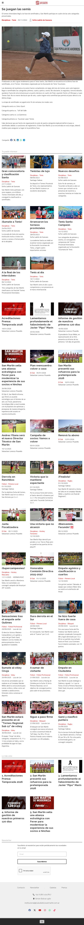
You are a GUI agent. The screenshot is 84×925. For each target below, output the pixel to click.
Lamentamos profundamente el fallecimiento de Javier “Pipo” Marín (41, 323)
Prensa (64, 888)
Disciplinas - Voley (8, 675)
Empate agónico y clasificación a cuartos (69, 571)
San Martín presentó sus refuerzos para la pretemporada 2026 (69, 371)
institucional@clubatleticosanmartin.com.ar (42, 903)
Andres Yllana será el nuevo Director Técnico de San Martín (13, 440)
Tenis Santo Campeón (65, 223)
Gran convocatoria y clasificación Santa (13, 174)
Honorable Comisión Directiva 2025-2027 (41, 571)
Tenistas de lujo (40, 171)
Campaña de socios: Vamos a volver (40, 438)
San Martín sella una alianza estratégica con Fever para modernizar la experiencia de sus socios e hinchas (13, 375)
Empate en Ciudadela (65, 669)
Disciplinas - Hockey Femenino (37, 532)
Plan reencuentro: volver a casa (41, 367)
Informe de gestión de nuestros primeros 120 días (70, 321)
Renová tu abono (68, 435)
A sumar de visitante (37, 669)
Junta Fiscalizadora (10, 525)
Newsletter (6, 840)
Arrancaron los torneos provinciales (39, 224)
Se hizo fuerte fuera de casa (67, 618)
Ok (42, 921)
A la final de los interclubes (11, 274)
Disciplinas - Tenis (9, 20)
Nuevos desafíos (68, 171)
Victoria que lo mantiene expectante (39, 479)
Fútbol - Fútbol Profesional (12, 626)
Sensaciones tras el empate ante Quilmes (12, 619)
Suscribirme (42, 861)
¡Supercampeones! (13, 568)
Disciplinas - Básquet (66, 623)
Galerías (53, 888)
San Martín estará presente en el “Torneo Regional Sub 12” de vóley (12, 721)
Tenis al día (37, 272)
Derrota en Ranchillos (8, 478)
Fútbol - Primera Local (10, 484)
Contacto (21, 888)
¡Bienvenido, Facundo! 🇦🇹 (66, 525)
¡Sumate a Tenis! (12, 221)
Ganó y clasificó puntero (67, 718)
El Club (32, 373)
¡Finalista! (64, 476)
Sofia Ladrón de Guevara (42, 20)
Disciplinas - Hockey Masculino (9, 573)
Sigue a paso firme (41, 716)
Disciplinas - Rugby (65, 481)
